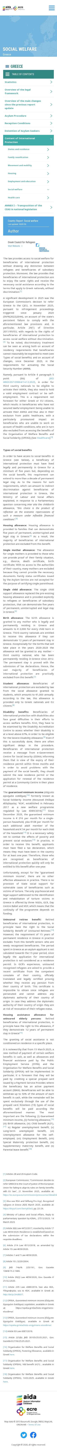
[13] (5, 1317)
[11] (5, 1287)
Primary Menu (52, 8)
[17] (5, 1360)
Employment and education (22, 181)
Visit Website (14, 246)
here (12, 1354)
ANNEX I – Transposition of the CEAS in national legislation (23, 207)
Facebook (33, 1435)
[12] (5, 1300)
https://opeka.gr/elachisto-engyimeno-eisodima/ (27, 1325)
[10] (5, 1277)
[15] (5, 1337)
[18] (5, 1374)
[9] (4, 1267)
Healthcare (43, 437)
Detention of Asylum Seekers (22, 130)
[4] (4, 1214)
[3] (4, 1201)
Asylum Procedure (15, 115)
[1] (4, 1174)
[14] (5, 1331)
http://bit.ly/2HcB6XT (13, 1294)
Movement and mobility (20, 165)
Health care (14, 197)
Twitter (24, 1435)
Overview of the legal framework (18, 91)
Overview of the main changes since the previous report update (23, 104)
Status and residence (18, 149)
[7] (4, 1255)
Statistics (10, 82)
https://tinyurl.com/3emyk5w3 (18, 1208)
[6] (4, 1245)
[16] (5, 1347)
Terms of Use (34, 1424)
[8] (4, 1261)
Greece (17, 66)
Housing (12, 173)
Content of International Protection (20, 140)
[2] (4, 1180)
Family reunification (18, 157)
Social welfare (15, 189)
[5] (4, 1228)
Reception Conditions (17, 123)
